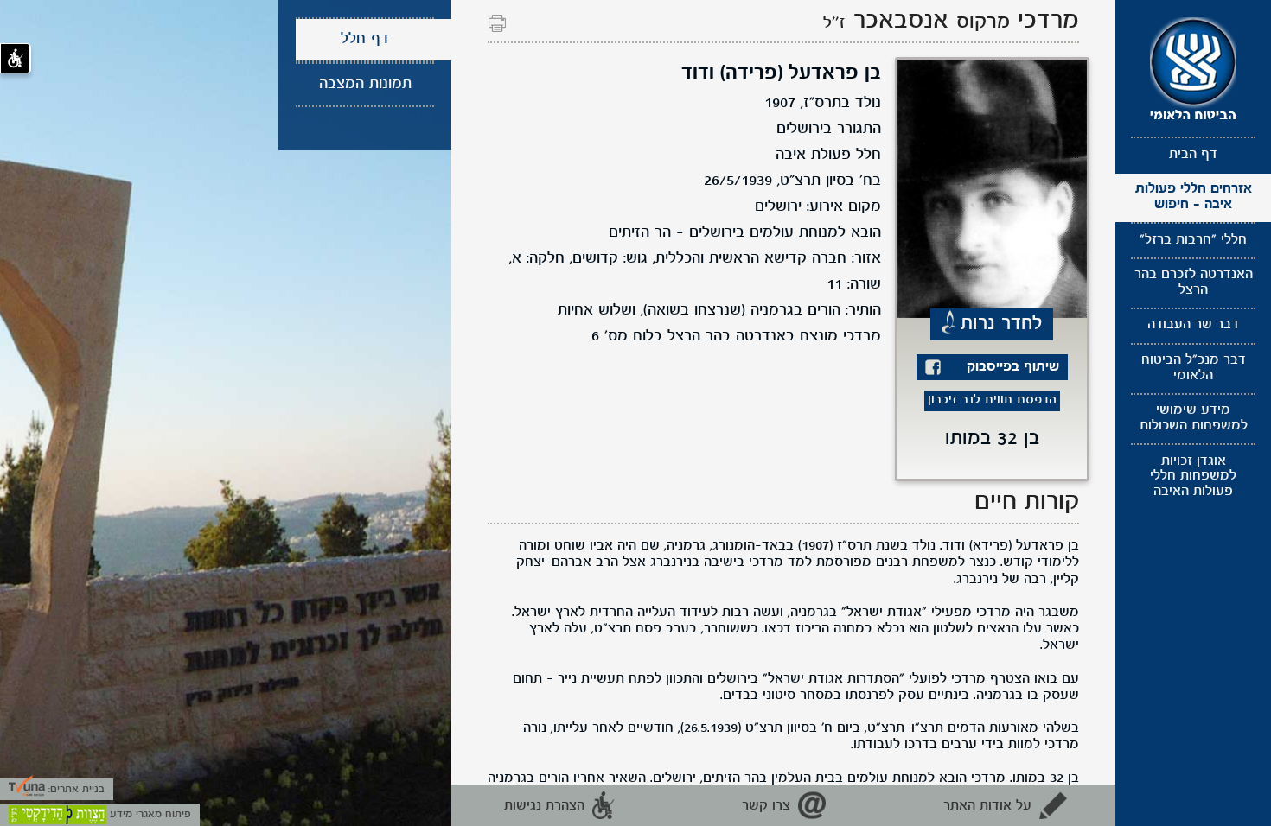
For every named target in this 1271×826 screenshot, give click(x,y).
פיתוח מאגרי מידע (148, 814)
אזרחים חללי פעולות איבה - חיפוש (1193, 197)
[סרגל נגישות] (15, 58)
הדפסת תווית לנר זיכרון (992, 400)
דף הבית (1193, 155)
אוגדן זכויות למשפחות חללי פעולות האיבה (1193, 476)
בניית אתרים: (75, 789)
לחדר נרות (1002, 323)
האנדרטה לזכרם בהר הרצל (1193, 282)
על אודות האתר (987, 806)
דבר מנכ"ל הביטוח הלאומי (1193, 368)
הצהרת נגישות (544, 806)
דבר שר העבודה (1193, 325)
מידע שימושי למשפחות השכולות (1194, 418)
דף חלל (365, 39)
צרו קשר (766, 806)
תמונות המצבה (365, 84)
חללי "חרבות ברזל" (1193, 240)
